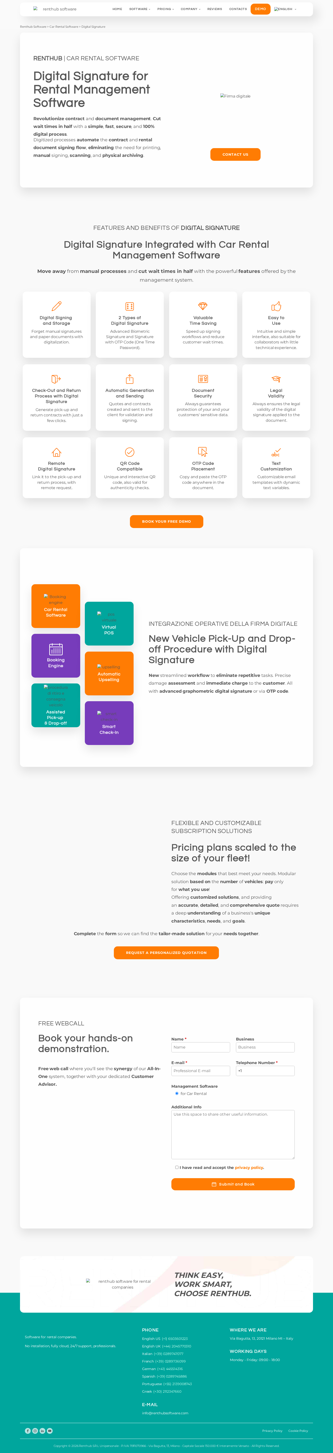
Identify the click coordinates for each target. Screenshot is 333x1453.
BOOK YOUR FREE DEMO (166, 521)
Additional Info (186, 1107)
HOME (117, 9)
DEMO (260, 9)
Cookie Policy (298, 1431)
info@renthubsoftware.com (165, 1413)
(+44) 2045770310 (176, 1346)
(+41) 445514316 (170, 1369)
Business (245, 1039)
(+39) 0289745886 (172, 1376)
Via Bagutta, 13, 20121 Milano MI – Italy (261, 1338)
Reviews (214, 9)
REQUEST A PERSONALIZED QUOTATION (166, 953)
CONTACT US (235, 154)
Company (189, 9)
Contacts (238, 9)
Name (178, 1039)
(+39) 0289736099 (170, 1361)
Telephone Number (257, 1062)
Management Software (194, 1086)
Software (138, 9)
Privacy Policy (272, 1431)
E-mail (179, 1062)
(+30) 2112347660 (167, 1391)
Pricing (164, 9)
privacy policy (249, 1167)
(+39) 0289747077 (168, 1354)
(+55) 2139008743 (177, 1384)
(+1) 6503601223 (175, 1338)
